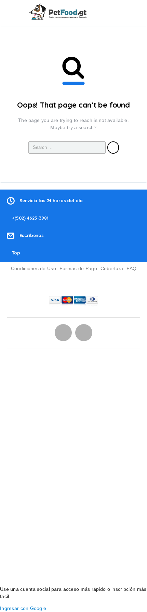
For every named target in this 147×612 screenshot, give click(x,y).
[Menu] (14, 11)
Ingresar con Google (23, 608)
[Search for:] (67, 147)
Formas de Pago (78, 268)
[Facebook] (83, 332)
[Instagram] (63, 332)
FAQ (131, 268)
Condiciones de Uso (33, 268)
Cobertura (112, 268)
